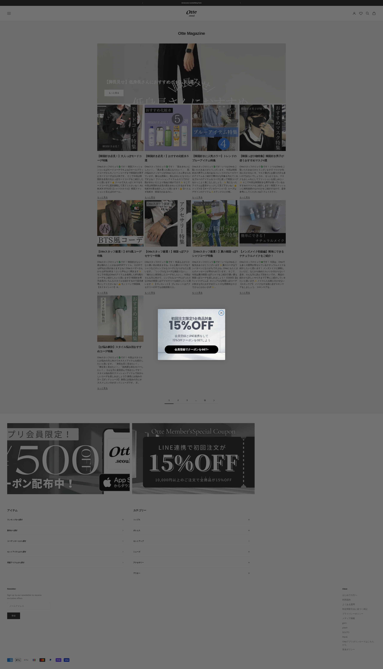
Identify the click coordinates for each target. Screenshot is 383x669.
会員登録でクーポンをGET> (192, 349)
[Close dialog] (221, 312)
